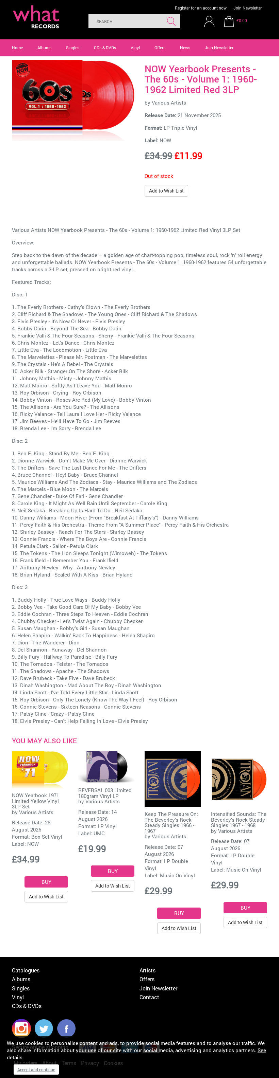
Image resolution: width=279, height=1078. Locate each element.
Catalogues (25, 970)
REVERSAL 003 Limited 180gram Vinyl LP (105, 793)
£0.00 (241, 20)
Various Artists (169, 102)
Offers (159, 47)
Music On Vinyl (177, 875)
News (185, 47)
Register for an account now (201, 8)
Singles (72, 47)
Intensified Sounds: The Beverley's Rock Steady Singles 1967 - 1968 (238, 819)
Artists (147, 970)
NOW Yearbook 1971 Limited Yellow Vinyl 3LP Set (35, 801)
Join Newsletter (247, 8)
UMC (99, 833)
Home (17, 47)
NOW (165, 140)
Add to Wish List (166, 190)
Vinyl (135, 47)
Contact (149, 997)
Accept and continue (36, 1069)
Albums (44, 47)
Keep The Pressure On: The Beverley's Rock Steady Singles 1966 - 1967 (171, 822)
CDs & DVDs (105, 47)
